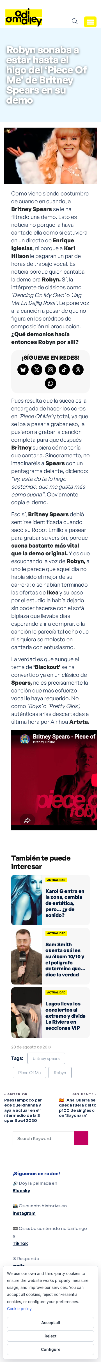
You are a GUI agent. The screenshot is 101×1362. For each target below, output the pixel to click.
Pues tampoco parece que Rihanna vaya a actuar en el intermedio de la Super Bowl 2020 (23, 1110)
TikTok (20, 1243)
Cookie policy (19, 1308)
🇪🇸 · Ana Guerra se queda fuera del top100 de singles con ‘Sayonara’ (78, 1108)
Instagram (24, 1213)
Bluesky (21, 1190)
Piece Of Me (29, 1072)
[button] (90, 21)
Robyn (60, 1072)
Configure (50, 1349)
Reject (50, 1336)
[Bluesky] (23, 369)
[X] (36, 369)
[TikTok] (64, 369)
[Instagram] (50, 369)
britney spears (46, 1058)
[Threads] (78, 369)
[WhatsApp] (50, 383)
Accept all (50, 1322)
